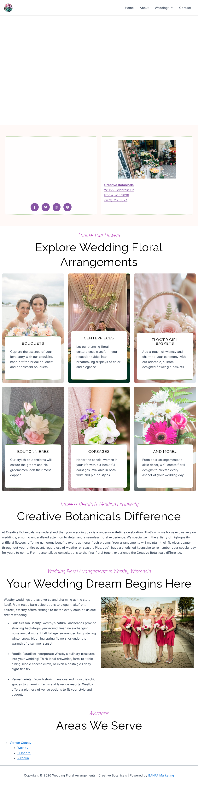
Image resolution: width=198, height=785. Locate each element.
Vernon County (21, 743)
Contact (185, 8)
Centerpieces (99, 338)
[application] (171, 7)
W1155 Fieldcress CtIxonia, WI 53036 (119, 190)
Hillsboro (24, 753)
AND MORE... (165, 451)
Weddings (162, 8)
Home (129, 8)
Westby (22, 748)
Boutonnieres (33, 451)
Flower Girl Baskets (165, 341)
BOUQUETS (33, 343)
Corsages (99, 451)
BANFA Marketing (161, 775)
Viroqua (23, 758)
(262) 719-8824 (115, 200)
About (144, 8)
